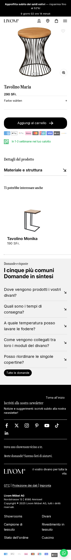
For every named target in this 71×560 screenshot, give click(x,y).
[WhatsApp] (64, 553)
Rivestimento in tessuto (53, 526)
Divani (46, 516)
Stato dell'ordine (16, 538)
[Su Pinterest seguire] (36, 425)
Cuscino (48, 538)
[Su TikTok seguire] (57, 425)
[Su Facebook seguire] (6, 425)
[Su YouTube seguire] (47, 425)
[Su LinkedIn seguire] (6, 433)
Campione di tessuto (13, 526)
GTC (7, 485)
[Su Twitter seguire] (16, 425)
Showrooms (13, 516)
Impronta (45, 485)
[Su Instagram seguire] (26, 425)
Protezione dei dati (25, 485)
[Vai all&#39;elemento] (33, 73)
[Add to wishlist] (63, 31)
